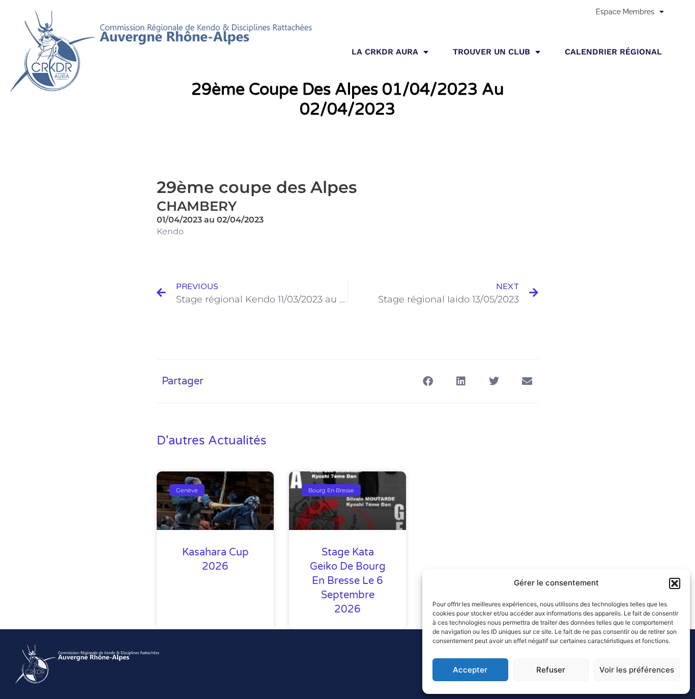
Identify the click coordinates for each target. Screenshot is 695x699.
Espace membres (625, 12)
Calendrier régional (613, 52)
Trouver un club (491, 52)
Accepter (470, 670)
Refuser (550, 670)
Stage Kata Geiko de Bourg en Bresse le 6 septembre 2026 (348, 581)
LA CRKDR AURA (385, 52)
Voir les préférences (636, 670)
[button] (675, 583)
